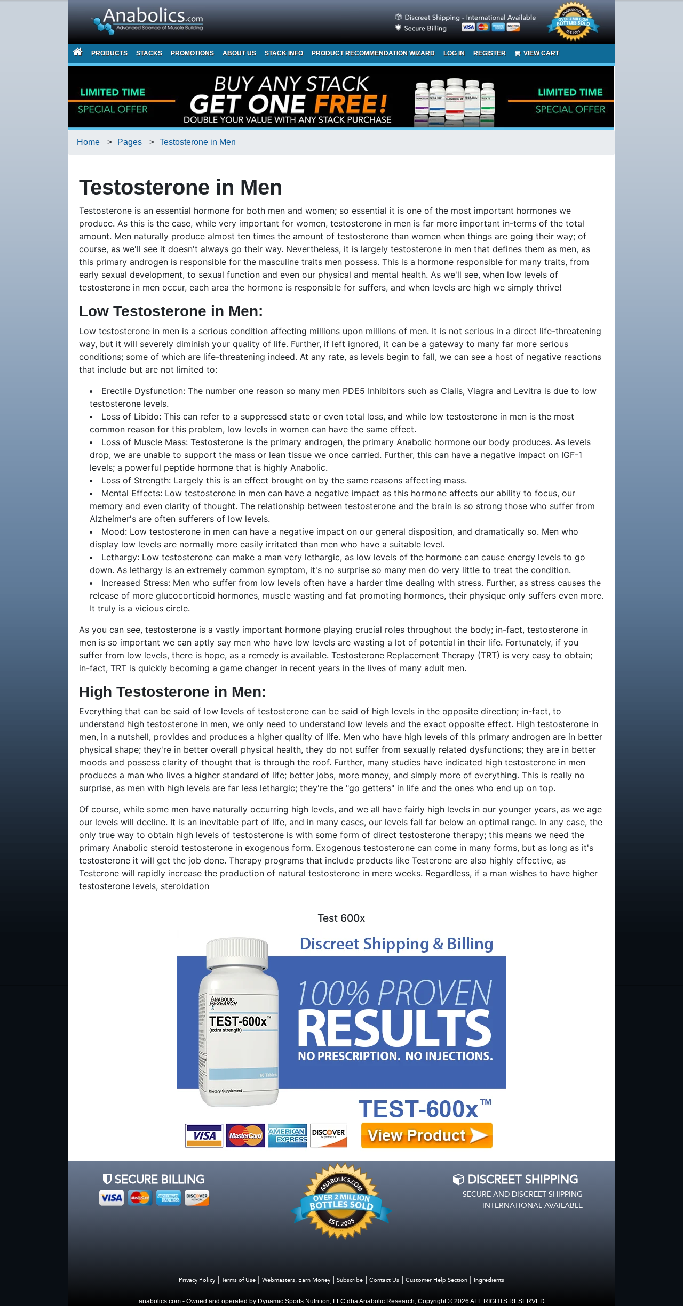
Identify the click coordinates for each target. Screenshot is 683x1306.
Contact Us (384, 1281)
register (489, 53)
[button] (682, 1300)
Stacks (149, 53)
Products (109, 53)
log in (454, 53)
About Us (239, 53)
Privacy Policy (197, 1281)
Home (88, 142)
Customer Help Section (436, 1281)
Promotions (192, 53)
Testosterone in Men (198, 142)
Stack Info (284, 53)
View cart (539, 53)
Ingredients (489, 1281)
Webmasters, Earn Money (296, 1281)
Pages (129, 142)
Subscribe (350, 1281)
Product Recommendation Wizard (373, 53)
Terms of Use (238, 1281)
